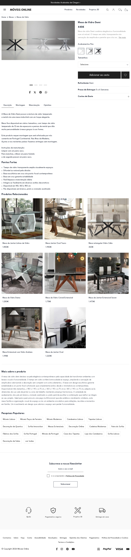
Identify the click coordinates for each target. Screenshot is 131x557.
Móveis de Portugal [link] (50, 434)
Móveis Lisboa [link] (9, 419)
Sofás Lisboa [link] (113, 434)
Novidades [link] (80, 10)
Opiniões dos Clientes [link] (78, 538)
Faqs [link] (22, 538)
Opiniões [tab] (47, 105)
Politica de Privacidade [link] (75, 476)
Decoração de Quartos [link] (13, 427)
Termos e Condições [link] (66, 542)
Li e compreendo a (67, 476)
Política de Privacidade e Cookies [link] (115, 538)
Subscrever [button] (65, 484)
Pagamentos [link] (94, 538)
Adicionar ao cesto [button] (99, 75)
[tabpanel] (38, 54)
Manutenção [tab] (34, 105)
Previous (9, 54)
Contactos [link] (7, 538)
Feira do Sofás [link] (117, 427)
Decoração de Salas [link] (11, 441)
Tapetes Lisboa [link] (95, 419)
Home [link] (4, 17)
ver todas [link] (29, 441)
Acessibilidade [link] (40, 538)
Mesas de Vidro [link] (23, 17)
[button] (4, 10)
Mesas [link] (11, 17)
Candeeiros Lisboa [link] (75, 419)
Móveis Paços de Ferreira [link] (31, 419)
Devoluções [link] (52, 538)
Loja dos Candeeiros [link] (94, 434)
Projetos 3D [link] (94, 10)
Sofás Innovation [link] (35, 427)
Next (67, 54)
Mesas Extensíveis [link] (56, 427)
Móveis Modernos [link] (54, 419)
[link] (20, 9)
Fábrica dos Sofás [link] (11, 434)
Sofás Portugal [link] (30, 434)
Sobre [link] (16, 538)
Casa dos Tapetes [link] (72, 434)
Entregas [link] (63, 538)
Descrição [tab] (8, 105)
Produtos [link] (69, 10)
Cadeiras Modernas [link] (97, 427)
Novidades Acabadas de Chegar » (65, 3)
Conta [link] (29, 538)
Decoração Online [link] (76, 427)
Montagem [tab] (20, 105)
